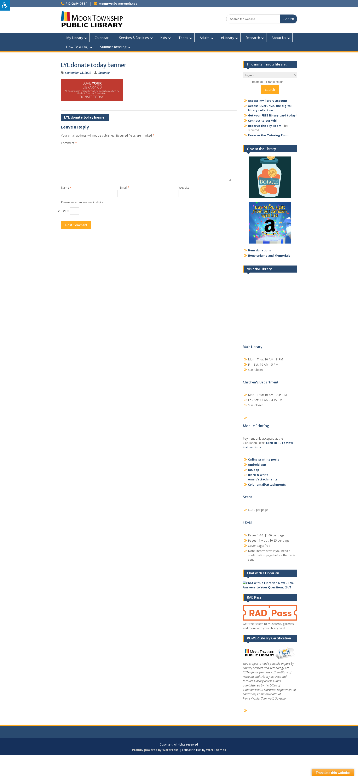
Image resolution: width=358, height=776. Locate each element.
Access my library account (267, 101)
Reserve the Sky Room (264, 126)
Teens (183, 37)
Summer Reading (113, 47)
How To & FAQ (77, 47)
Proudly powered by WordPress (155, 750)
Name (66, 187)
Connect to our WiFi (262, 120)
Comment (69, 143)
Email (124, 187)
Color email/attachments (267, 484)
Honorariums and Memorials (269, 255)
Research (253, 37)
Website (184, 187)
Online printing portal (264, 459)
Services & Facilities (134, 37)
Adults (204, 37)
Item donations (259, 250)
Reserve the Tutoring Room (268, 135)
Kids (163, 37)
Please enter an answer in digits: (82, 202)
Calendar (102, 37)
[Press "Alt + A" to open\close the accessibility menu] (5, 5)
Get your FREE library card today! (272, 115)
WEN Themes (216, 750)
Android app (257, 465)
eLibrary (227, 37)
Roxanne (104, 73)
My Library (74, 37)
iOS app (253, 470)
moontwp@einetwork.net (117, 4)
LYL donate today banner (85, 117)
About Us (279, 37)
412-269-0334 (76, 4)
